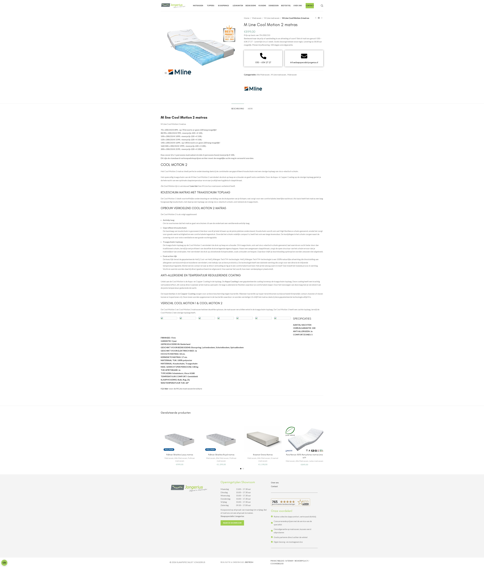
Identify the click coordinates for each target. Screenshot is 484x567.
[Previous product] (315, 18)
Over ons (275, 482)
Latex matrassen (316, 461)
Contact (274, 486)
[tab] (237, 107)
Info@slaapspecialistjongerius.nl (304, 62)
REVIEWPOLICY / (302, 561)
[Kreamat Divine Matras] (263, 439)
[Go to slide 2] (243, 468)
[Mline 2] (253, 89)
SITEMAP (289, 561)
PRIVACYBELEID (277, 561)
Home (246, 18)
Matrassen (256, 18)
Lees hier (194, 186)
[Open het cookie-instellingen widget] (4, 563)
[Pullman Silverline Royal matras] (221, 439)
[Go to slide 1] (240, 468)
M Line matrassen (271, 18)
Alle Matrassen (263, 74)
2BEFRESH (249, 562)
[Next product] (321, 18)
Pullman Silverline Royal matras (221, 454)
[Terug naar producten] (318, 18)
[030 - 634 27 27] (263, 56)
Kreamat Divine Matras (263, 454)
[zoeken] (322, 5)
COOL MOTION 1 (185, 303)
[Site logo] (173, 5)
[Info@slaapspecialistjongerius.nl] (304, 56)
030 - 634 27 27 (263, 62)
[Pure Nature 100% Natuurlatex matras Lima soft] (304, 439)
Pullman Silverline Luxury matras (179, 454)
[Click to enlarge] (166, 73)
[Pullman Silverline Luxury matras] (180, 439)
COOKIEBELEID (277, 563)
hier (166, 388)
